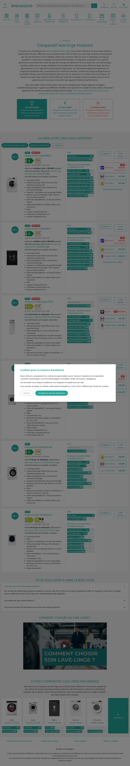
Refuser (26, 393)
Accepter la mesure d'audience (51, 393)
